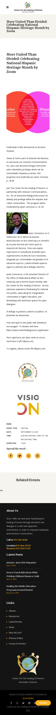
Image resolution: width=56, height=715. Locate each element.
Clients (12, 611)
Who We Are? (15, 632)
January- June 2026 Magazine (21, 562)
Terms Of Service (17, 643)
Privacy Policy (16, 638)
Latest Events (15, 621)
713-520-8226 (20, 540)
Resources (14, 616)
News (11, 627)
